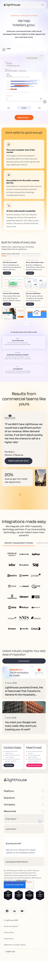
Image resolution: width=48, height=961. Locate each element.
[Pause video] (44, 102)
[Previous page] (21, 294)
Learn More (10, 274)
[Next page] (26, 294)
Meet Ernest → (24, 117)
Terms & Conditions (11, 897)
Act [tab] (39, 108)
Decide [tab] (24, 108)
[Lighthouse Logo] (12, 5)
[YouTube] (22, 882)
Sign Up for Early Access (34, 736)
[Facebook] (7, 882)
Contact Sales (9, 736)
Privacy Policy (9, 903)
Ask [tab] (8, 108)
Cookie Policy (9, 909)
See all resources (24, 632)
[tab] (11, 254)
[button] (24, 761)
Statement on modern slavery (15, 915)
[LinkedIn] (14, 882)
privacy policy (21, 851)
